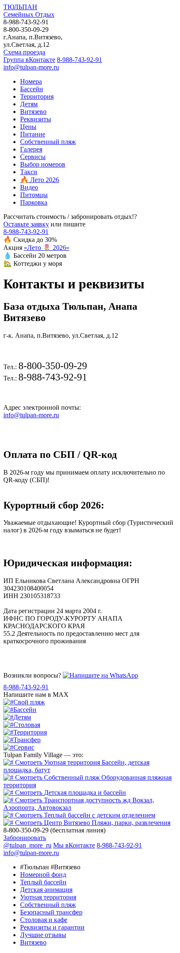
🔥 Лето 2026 (39, 179)
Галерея (31, 149)
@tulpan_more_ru (27, 845)
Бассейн (31, 88)
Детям (29, 104)
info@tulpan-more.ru (31, 67)
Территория (37, 96)
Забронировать (24, 837)
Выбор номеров (42, 164)
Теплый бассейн (43, 882)
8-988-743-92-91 (79, 59)
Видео (29, 187)
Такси (28, 171)
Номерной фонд (43, 874)
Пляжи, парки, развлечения (107, 822)
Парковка (33, 202)
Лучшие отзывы (43, 934)
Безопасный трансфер (51, 912)
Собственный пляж (48, 141)
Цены (28, 126)
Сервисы (33, 156)
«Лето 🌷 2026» (46, 247)
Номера (31, 81)
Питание (32, 134)
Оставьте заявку (26, 224)
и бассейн (85, 792)
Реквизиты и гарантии (52, 927)
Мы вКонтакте (74, 845)
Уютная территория (48, 897)
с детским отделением (99, 815)
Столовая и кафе (43, 919)
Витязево (33, 111)
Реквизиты (35, 119)
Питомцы (34, 194)
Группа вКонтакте (29, 59)
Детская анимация (46, 889)
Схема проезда (24, 52)
